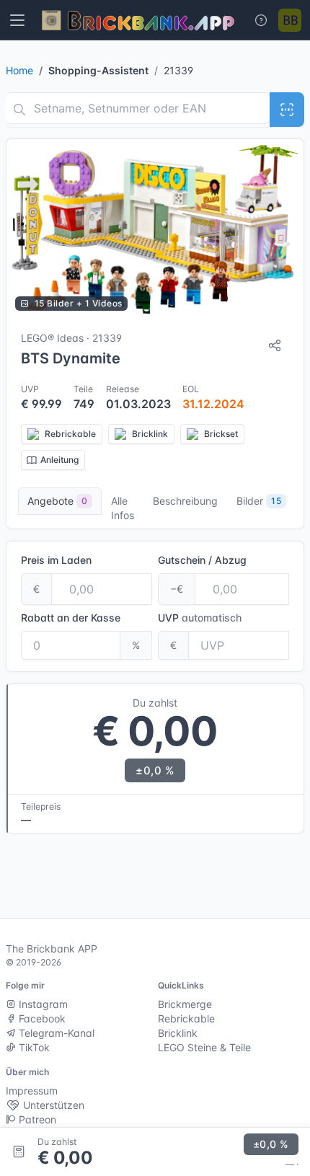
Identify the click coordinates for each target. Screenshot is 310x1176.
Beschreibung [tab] (185, 501)
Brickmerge (185, 1004)
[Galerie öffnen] (155, 229)
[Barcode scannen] (287, 109)
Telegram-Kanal (55, 1033)
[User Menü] (289, 20)
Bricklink (178, 1033)
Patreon (36, 1119)
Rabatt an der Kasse (70, 617)
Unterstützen (52, 1105)
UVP (200, 617)
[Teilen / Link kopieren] (274, 345)
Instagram (42, 1004)
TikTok (33, 1047)
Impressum (32, 1090)
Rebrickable (186, 1018)
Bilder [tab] (258, 501)
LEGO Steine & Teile (204, 1047)
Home (19, 70)
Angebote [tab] (57, 501)
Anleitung (59, 459)
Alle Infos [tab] (122, 508)
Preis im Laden (56, 560)
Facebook (41, 1018)
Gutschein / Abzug (202, 560)
